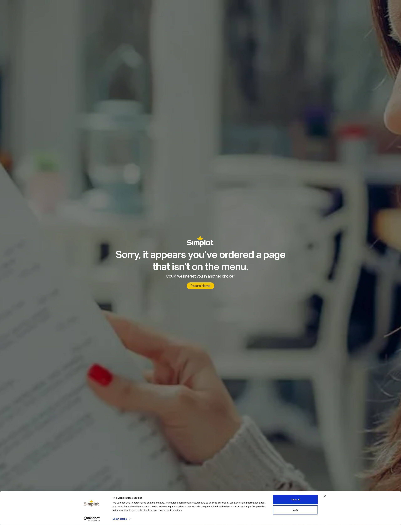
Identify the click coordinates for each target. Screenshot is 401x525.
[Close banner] (325, 496)
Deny (295, 509)
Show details (119, 518)
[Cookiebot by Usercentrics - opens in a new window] (91, 519)
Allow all (295, 499)
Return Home (200, 286)
